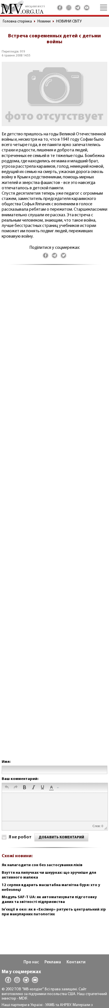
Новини (44, 21)
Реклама (52, 962)
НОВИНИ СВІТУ (69, 21)
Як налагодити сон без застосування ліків (42, 865)
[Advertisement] (54, 518)
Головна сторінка (17, 21)
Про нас (31, 962)
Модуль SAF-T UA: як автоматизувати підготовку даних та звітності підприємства (49, 899)
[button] (7, 788)
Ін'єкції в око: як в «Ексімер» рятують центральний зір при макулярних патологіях (54, 911)
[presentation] (7, 788)
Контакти (76, 962)
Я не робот (20, 837)
